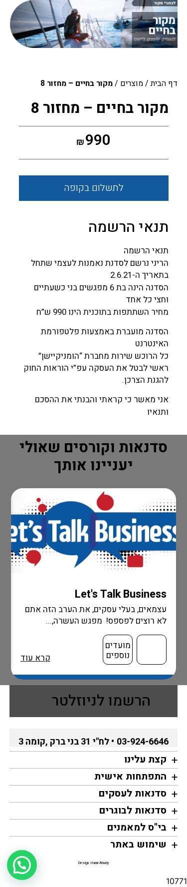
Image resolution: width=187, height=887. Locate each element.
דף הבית (164, 83)
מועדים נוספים (118, 650)
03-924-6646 (143, 742)
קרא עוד (35, 658)
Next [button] (14, 584)
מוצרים (131, 83)
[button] (22, 865)
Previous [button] (179, 584)
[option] (93, 584)
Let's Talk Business (121, 594)
